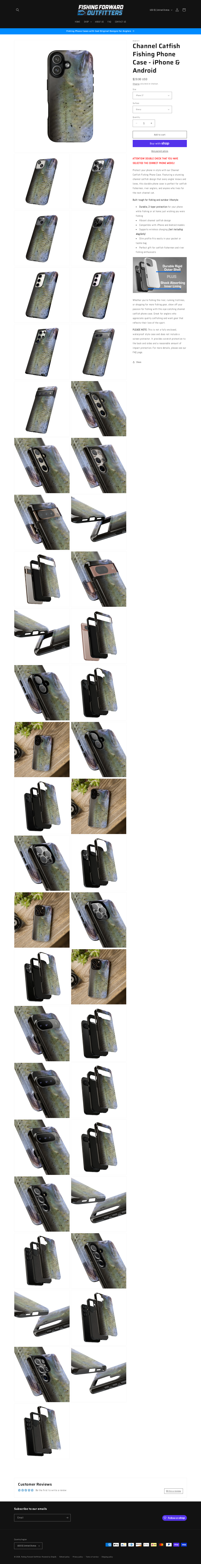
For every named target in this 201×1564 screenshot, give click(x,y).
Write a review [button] (173, 1491)
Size (134, 89)
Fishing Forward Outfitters (31, 1557)
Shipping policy (107, 1557)
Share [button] (138, 362)
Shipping (136, 84)
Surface (136, 103)
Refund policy (65, 1557)
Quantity (136, 117)
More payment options (159, 151)
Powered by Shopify (49, 1557)
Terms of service (92, 1557)
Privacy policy (78, 1557)
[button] (17, 9)
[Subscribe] (67, 1517)
